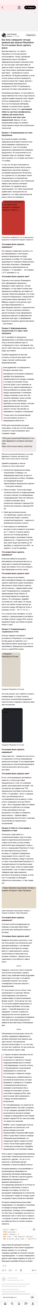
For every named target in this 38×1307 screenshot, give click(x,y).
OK (32, 1297)
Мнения (9, 36)
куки (15, 1297)
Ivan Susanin (12, 34)
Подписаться (30, 35)
